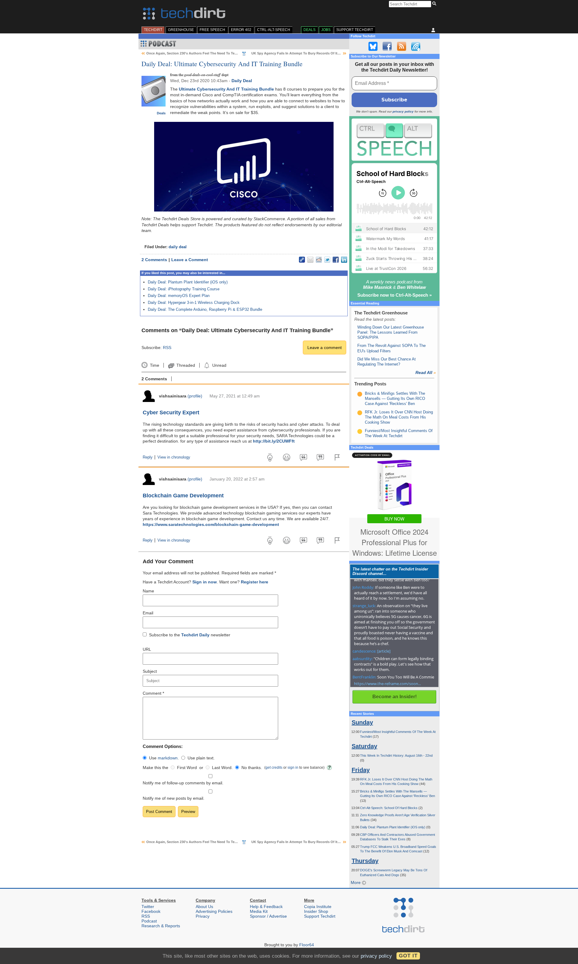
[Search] (435, 4)
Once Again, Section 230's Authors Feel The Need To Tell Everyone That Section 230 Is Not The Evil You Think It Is (236, 53)
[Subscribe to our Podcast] (415, 46)
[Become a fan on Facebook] (387, 46)
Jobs (326, 30)
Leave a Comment (189, 259)
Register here (254, 581)
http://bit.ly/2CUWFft (274, 441)
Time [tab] (154, 365)
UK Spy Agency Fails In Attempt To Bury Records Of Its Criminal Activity (308, 53)
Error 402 (241, 30)
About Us (204, 906)
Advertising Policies (214, 911)
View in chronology (173, 457)
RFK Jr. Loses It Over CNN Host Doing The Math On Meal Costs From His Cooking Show (399, 417)
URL (147, 649)
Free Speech (212, 30)
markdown (168, 757)
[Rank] (359, 394)
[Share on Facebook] (336, 260)
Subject (150, 671)
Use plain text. (201, 757)
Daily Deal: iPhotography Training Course (183, 289)
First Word (187, 767)
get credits (274, 767)
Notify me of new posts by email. (173, 798)
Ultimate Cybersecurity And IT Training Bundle (226, 89)
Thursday (365, 860)
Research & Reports (160, 925)
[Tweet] (327, 260)
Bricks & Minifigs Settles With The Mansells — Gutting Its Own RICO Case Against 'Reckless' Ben (395, 398)
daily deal (178, 247)
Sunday (362, 722)
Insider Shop (316, 911)
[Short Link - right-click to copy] (302, 260)
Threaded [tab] (185, 365)
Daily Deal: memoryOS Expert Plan (179, 295)
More (356, 882)
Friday (361, 770)
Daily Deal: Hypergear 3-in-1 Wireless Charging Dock (194, 302)
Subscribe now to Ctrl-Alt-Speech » (394, 295)
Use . (164, 757)
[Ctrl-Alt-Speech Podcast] (394, 139)
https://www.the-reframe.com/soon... (387, 683)
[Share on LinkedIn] (344, 260)
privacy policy (403, 111)
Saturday (364, 746)
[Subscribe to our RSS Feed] (401, 46)
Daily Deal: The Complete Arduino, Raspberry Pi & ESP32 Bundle (205, 309)
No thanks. (251, 767)
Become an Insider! (394, 696)
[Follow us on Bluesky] (373, 46)
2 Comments (154, 259)
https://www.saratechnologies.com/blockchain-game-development (211, 524)
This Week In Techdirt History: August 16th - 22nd (396, 755)
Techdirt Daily (195, 634)
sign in (292, 767)
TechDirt (153, 30)
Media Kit (259, 911)
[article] (383, 651)
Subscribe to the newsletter (189, 634)
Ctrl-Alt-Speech (273, 30)
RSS (167, 347)
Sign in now (204, 581)
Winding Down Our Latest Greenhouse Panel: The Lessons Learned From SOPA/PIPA (390, 332)
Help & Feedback (266, 906)
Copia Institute (317, 906)
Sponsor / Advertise (268, 916)
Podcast (149, 921)
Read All (425, 372)
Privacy (203, 916)
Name (148, 591)
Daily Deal (242, 80)
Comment (153, 693)
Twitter (147, 906)
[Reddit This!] (319, 260)
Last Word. (222, 767)
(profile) (195, 396)
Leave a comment (324, 347)
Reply (148, 457)
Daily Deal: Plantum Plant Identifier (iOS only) (188, 282)
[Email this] (310, 260)
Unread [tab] (219, 365)
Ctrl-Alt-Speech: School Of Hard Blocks (389, 808)
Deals (309, 30)
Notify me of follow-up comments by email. (183, 782)
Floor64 (306, 944)
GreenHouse (181, 30)
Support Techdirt (354, 30)
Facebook (150, 911)
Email (148, 612)
